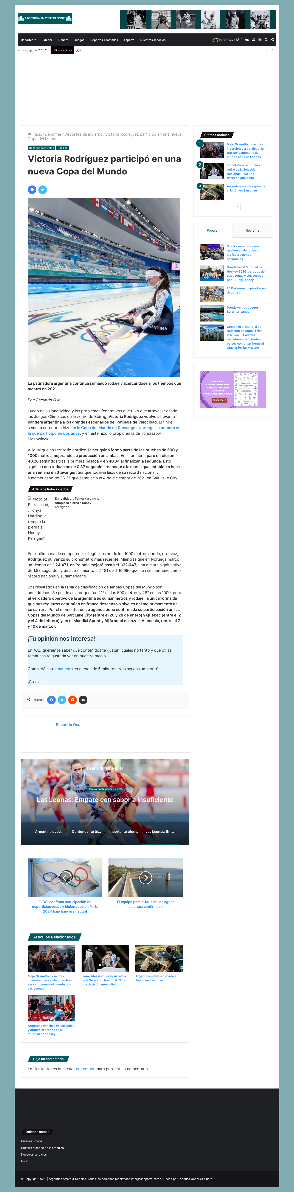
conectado (86, 1069)
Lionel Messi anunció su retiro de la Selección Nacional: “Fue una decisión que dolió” (104, 980)
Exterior (47, 40)
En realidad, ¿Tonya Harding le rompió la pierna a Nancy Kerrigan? (77, 503)
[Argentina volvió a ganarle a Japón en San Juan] (159, 958)
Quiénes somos (31, 1141)
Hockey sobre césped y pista (105, 785)
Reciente (252, 230)
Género (63, 40)
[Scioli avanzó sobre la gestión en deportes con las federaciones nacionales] (212, 252)
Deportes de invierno (83, 134)
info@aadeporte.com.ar (146, 1179)
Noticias (62, 147)
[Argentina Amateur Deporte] (45, 18)
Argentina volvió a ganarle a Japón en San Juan (119, 50)
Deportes (27, 40)
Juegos (79, 40)
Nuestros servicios (153, 40)
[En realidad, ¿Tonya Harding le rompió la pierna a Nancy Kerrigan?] (40, 518)
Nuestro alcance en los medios (42, 1148)
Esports (129, 40)
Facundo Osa (68, 724)
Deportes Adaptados (104, 40)
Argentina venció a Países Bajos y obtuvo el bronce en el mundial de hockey (51, 1030)
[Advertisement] (147, 86)
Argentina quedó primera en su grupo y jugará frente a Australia (105, 799)
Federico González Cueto (195, 1179)
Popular (213, 230)
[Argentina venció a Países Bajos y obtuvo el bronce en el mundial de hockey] (51, 1008)
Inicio (36, 134)
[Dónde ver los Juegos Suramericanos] (212, 313)
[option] (105, 802)
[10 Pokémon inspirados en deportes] (212, 294)
